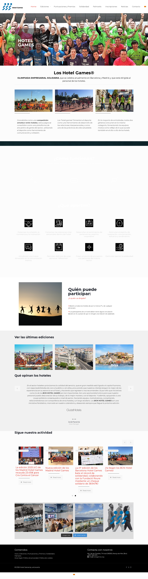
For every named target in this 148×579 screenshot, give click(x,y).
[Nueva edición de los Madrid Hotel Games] (60, 448)
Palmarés (18, 548)
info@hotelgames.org (96, 549)
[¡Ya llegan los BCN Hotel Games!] (120, 448)
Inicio (16, 546)
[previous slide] (17, 388)
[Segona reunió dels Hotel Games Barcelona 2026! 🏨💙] (59, 510)
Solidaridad (50, 546)
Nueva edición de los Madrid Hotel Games (57, 461)
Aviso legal (18, 550)
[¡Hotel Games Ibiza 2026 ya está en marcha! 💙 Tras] (89, 510)
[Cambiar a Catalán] (145, 6)
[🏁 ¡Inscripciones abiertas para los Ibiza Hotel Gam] (29, 510)
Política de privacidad (30, 550)
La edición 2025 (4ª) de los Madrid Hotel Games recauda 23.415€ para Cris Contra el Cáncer (29, 463)
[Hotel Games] (12, 6)
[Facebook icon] (126, 560)
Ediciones (23, 546)
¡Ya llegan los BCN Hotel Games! (118, 461)
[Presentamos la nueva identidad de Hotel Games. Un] (119, 510)
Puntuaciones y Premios (36, 546)
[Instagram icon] (130, 560)
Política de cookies (46, 550)
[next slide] (131, 388)
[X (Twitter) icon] (128, 560)
